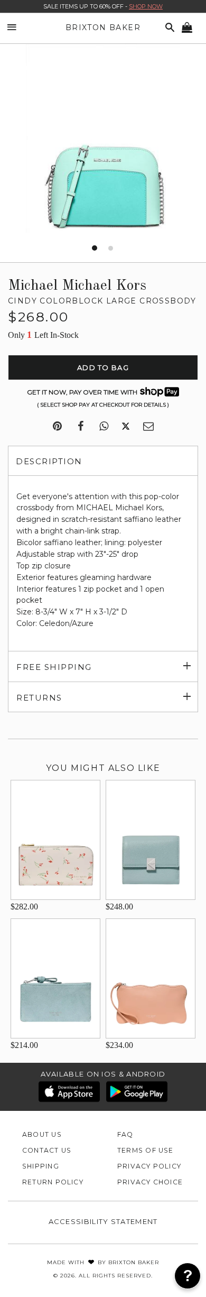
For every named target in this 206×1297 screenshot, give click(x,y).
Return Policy (52, 1182)
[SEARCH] (168, 28)
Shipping (40, 1166)
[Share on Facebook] (80, 427)
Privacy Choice (150, 1182)
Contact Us (46, 1150)
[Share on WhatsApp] (103, 427)
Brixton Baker (103, 27)
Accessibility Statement (103, 1221)
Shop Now (146, 6)
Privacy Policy (149, 1166)
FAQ (125, 1134)
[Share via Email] (148, 427)
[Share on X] (125, 427)
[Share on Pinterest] (57, 427)
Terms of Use (145, 1150)
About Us (42, 1134)
